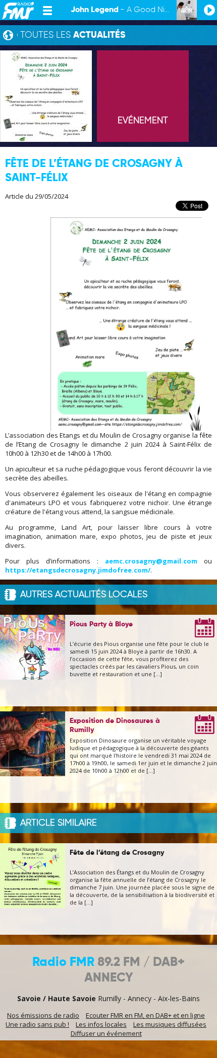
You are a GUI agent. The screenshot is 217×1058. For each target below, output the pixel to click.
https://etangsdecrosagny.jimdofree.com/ (77, 570)
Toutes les (73, 35)
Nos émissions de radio (43, 1015)
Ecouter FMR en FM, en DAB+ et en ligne (145, 1015)
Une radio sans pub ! (37, 1024)
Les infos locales (101, 1024)
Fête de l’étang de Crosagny (117, 852)
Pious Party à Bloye (101, 624)
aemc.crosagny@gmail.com (151, 560)
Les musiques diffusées (169, 1024)
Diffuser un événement (106, 1033)
